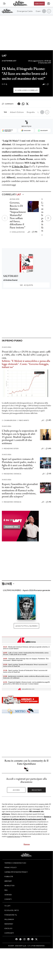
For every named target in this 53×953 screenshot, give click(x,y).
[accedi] (48, 3)
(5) (50, 84)
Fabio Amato (23, 420)
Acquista (26, 285)
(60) (49, 448)
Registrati (37, 790)
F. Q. (4, 84)
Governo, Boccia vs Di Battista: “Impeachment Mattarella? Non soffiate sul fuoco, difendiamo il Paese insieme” (18, 215)
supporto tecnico (13, 836)
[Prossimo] (48, 218)
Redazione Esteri (10, 448)
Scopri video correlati (26, 90)
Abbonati (39, 3)
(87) (49, 420)
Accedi (16, 790)
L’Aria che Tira (20, 166)
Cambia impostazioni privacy (16, 872)
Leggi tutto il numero (26, 626)
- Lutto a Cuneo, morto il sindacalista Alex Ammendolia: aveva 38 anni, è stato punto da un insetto (25, 653)
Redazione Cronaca (11, 474)
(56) (35, 232)
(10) (49, 502)
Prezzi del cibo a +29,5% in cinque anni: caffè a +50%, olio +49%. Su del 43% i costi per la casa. (26, 355)
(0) (50, 473)
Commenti (9, 104)
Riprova (27, 844)
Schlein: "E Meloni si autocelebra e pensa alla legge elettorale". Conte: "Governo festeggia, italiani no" (26, 364)
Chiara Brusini (9, 420)
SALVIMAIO (10, 276)
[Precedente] (5, 218)
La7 (4, 55)
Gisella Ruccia (17, 232)
